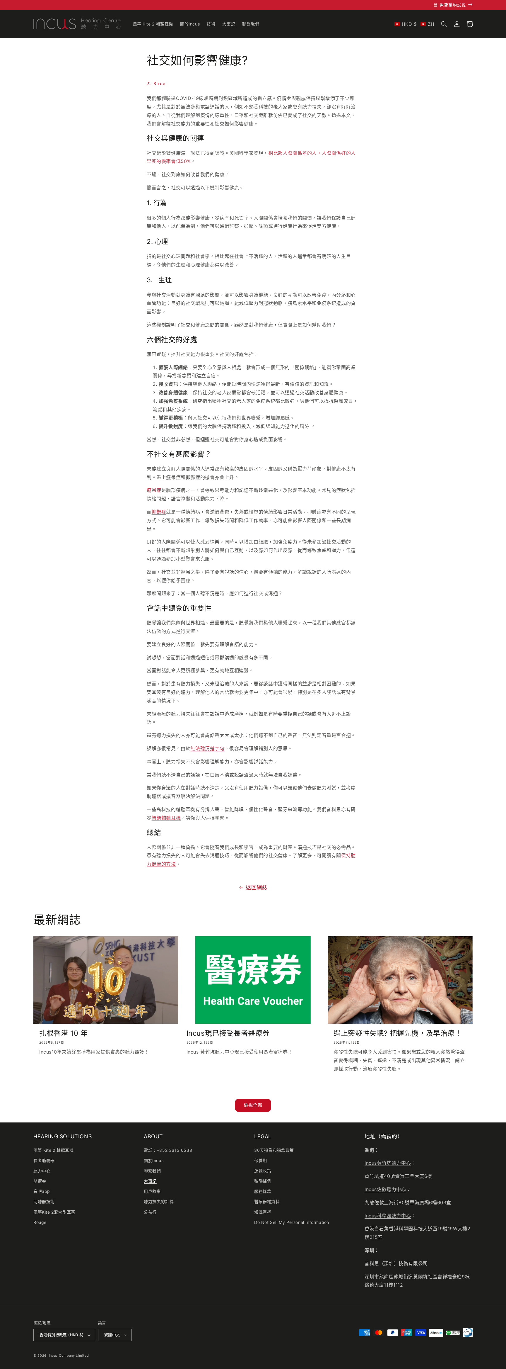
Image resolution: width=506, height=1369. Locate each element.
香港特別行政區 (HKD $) (61, 1334)
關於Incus (153, 1160)
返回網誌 (256, 887)
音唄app (41, 1191)
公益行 (150, 1212)
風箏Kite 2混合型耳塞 (54, 1212)
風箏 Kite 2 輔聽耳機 (53, 1150)
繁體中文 (112, 1334)
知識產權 (262, 1212)
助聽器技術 (44, 1201)
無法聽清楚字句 (207, 748)
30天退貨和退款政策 (274, 1150)
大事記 (150, 1180)
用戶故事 (152, 1191)
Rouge (40, 1222)
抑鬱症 (159, 512)
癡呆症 (154, 490)
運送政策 (262, 1170)
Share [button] (159, 83)
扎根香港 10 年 (63, 1033)
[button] (414, 24)
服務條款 (262, 1191)
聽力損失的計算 (159, 1201)
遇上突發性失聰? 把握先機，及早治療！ (398, 1033)
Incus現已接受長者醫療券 (228, 1033)
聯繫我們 (152, 1170)
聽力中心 (41, 1170)
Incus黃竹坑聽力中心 (388, 1163)
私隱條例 (262, 1180)
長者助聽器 (44, 1160)
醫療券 (39, 1180)
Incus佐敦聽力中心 (385, 1189)
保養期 (260, 1160)
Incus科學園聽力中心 (388, 1216)
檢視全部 (253, 1105)
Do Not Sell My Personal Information (291, 1222)
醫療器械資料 (267, 1201)
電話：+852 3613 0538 (168, 1150)
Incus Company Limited (69, 1355)
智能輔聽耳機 (166, 818)
